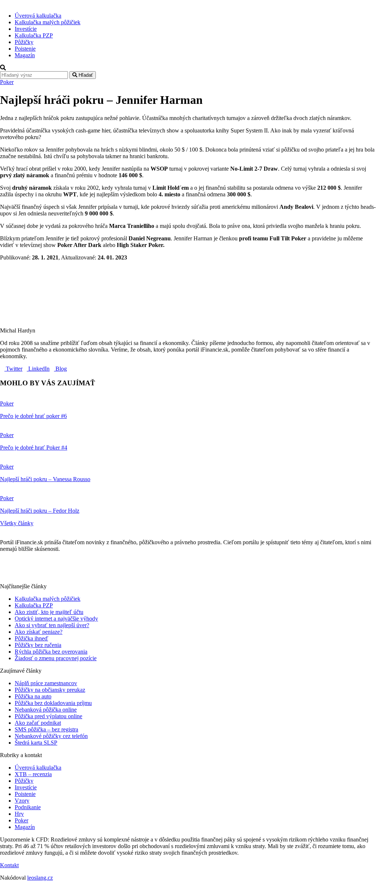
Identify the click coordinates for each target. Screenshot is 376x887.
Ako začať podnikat (38, 723)
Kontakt (9, 865)
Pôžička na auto (33, 696)
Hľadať (85, 75)
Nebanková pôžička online (46, 709)
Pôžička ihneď (31, 638)
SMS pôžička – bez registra (46, 729)
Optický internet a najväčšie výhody (56, 618)
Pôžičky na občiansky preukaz (50, 690)
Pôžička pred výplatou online (48, 716)
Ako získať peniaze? (38, 632)
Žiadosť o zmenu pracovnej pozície (56, 658)
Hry (19, 814)
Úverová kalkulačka (38, 15)
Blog (60, 369)
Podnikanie (28, 807)
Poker (7, 82)
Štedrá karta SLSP (36, 742)
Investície (26, 29)
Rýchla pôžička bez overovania (51, 651)
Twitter (13, 369)
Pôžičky (24, 42)
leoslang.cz (40, 878)
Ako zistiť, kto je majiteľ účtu (49, 612)
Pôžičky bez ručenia (38, 645)
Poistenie (25, 49)
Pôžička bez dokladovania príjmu (53, 703)
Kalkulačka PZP (34, 35)
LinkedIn (38, 369)
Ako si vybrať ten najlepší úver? (52, 625)
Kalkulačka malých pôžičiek (47, 22)
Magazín (25, 55)
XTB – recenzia (33, 774)
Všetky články (16, 523)
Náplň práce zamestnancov (46, 683)
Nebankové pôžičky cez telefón (51, 736)
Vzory (22, 800)
